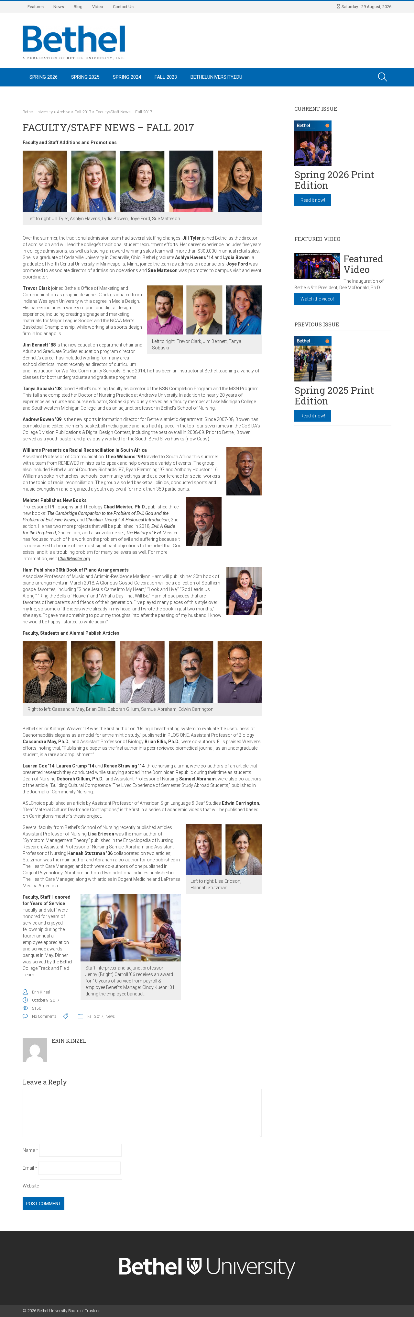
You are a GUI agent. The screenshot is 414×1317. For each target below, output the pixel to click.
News (58, 6)
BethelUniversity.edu (216, 77)
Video (97, 6)
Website (31, 1185)
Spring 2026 (43, 77)
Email (30, 1168)
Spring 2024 (127, 77)
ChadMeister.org (74, 558)
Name (30, 1150)
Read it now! (312, 200)
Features (35, 6)
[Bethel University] (74, 42)
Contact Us (123, 6)
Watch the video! (317, 298)
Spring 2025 (85, 77)
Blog (78, 6)
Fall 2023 (166, 77)
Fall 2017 (95, 1016)
